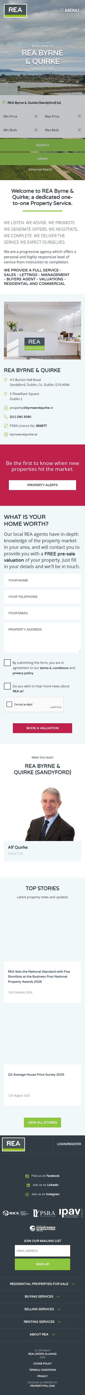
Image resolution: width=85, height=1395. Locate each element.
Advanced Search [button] (40, 169)
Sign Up (42, 1264)
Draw (43, 159)
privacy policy (23, 673)
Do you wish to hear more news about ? (41, 688)
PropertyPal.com (42, 1386)
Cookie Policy (42, 1363)
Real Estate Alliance (42, 1354)
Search (42, 145)
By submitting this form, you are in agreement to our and (44, 668)
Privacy (42, 1376)
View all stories (42, 1123)
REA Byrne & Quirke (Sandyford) (34, 102)
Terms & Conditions (42, 1370)
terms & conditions (54, 668)
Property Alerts (42, 485)
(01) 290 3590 (20, 417)
